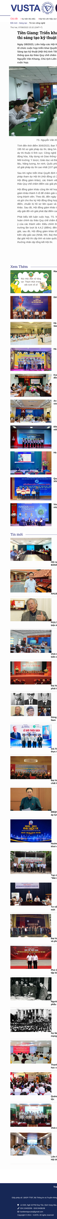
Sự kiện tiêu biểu (23, 19)
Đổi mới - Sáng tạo (18, 23)
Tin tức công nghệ (37, 23)
